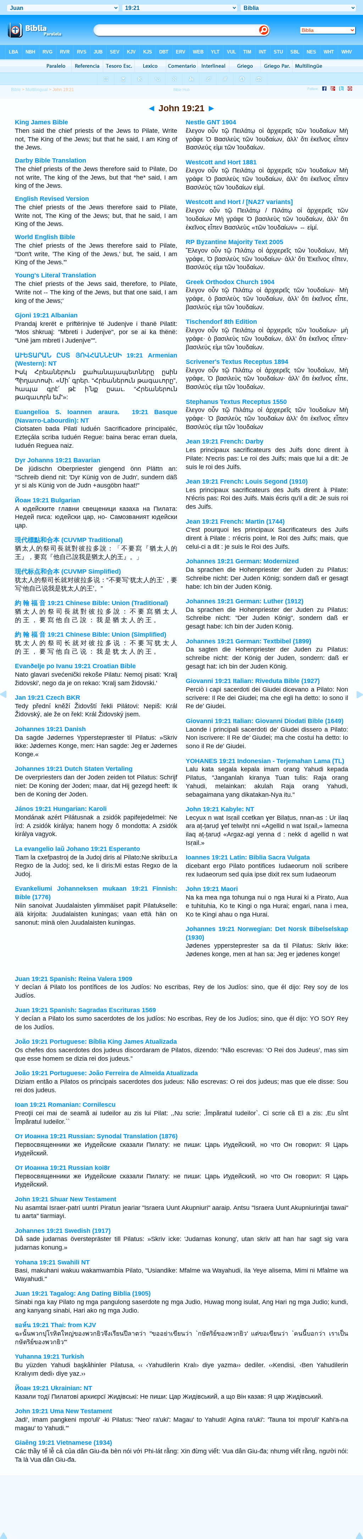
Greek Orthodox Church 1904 (230, 282)
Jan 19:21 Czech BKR (47, 697)
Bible (16, 89)
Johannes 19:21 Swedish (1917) (63, 1230)
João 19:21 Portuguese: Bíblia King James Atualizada (96, 1041)
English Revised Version (52, 198)
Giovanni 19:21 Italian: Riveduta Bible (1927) (253, 680)
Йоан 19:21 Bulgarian (47, 500)
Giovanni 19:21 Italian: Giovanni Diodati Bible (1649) (265, 721)
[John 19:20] (9, 710)
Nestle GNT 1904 (211, 122)
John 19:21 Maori (212, 888)
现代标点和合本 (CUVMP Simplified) (68, 571)
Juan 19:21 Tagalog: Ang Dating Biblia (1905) (83, 1293)
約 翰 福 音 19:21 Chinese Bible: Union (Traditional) (91, 603)
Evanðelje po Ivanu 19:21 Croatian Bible (75, 666)
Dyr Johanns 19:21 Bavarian (57, 460)
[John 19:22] (354, 710)
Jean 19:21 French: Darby (224, 441)
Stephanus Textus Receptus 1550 (236, 401)
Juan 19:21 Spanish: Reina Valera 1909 (73, 978)
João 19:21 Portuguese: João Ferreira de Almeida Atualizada (106, 1073)
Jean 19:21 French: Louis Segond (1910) (247, 481)
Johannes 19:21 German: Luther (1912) (244, 601)
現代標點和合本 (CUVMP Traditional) (69, 539)
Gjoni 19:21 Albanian (46, 315)
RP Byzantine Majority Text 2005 (234, 242)
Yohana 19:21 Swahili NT (52, 1262)
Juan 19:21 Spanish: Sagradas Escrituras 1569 (85, 1010)
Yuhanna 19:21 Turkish (49, 1356)
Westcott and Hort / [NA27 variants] (239, 201)
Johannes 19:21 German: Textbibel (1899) (248, 641)
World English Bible (45, 237)
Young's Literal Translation (55, 275)
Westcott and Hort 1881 (221, 162)
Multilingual (37, 89)
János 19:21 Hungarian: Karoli (61, 808)
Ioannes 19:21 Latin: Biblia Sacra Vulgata (248, 857)
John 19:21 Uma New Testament (63, 1411)
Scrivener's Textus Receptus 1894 (237, 361)
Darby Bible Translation (50, 160)
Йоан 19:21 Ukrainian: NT (53, 1388)
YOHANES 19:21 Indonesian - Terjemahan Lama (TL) (265, 761)
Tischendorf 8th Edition (221, 321)
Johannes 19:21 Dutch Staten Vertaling (74, 768)
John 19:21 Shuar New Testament (65, 1199)
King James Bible (41, 122)
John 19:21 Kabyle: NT (220, 809)
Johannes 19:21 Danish (50, 729)
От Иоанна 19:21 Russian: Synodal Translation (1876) (96, 1136)
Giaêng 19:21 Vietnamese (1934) (63, 1442)
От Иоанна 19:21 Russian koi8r (62, 1167)
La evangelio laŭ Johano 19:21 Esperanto (77, 848)
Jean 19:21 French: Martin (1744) (235, 521)
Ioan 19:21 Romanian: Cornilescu (65, 1104)
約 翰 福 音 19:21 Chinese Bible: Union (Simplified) (90, 634)
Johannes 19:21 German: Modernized (242, 561)
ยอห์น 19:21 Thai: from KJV (55, 1325)
